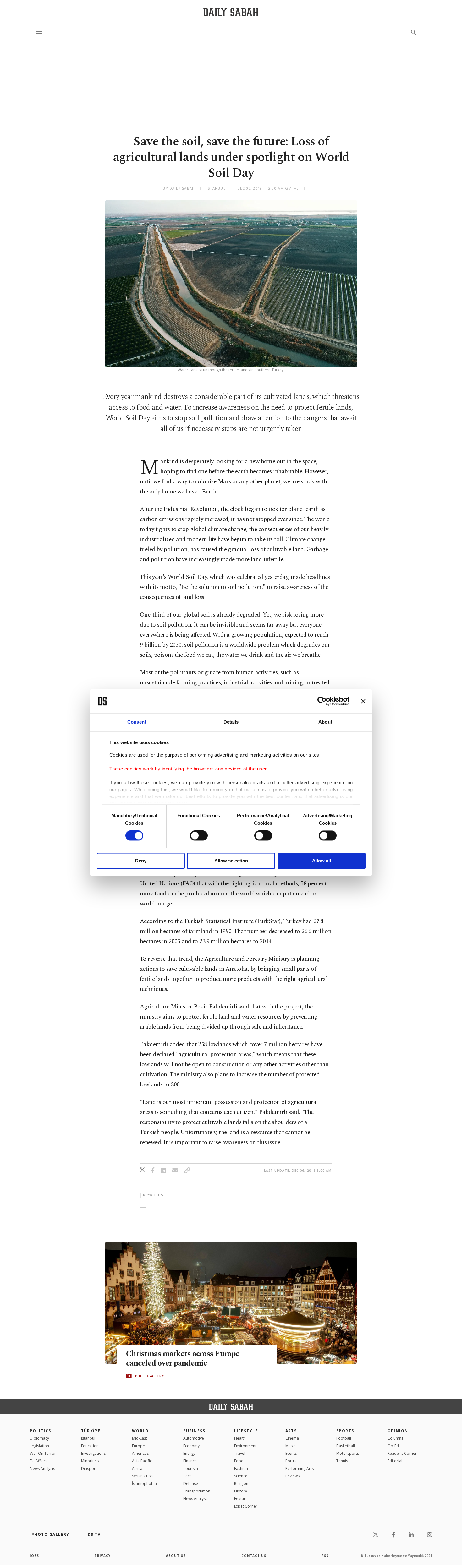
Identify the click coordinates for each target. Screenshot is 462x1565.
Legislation (39, 1445)
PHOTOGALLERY (149, 1376)
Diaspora (89, 1468)
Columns (395, 1438)
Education (90, 1445)
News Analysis (42, 1468)
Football (343, 1438)
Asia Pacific (142, 1461)
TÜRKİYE (91, 1430)
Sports (345, 1430)
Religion (241, 1483)
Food (239, 1461)
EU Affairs (38, 1461)
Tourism (190, 1468)
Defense (190, 1483)
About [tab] (325, 722)
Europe (138, 1445)
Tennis (342, 1461)
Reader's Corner (402, 1453)
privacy (103, 1555)
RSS (325, 1555)
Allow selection (231, 860)
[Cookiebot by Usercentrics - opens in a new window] (321, 701)
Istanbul (88, 1438)
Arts (291, 1430)
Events (291, 1453)
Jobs (34, 1555)
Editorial (395, 1461)
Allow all (321, 860)
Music (290, 1445)
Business (194, 1430)
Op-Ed (393, 1445)
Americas (140, 1453)
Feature (241, 1498)
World (140, 1430)
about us (176, 1555)
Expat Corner (245, 1506)
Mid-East (139, 1438)
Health (240, 1438)
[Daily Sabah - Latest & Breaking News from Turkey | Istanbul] (230, 12)
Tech (187, 1476)
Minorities (90, 1461)
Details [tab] (231, 722)
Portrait (292, 1461)
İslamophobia (144, 1483)
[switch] (199, 835)
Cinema (292, 1438)
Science (240, 1476)
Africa (137, 1468)
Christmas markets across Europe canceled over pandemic (182, 1358)
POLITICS (40, 1430)
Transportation (196, 1491)
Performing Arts (299, 1468)
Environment (245, 1445)
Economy (191, 1445)
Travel (239, 1453)
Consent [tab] (136, 722)
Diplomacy (39, 1438)
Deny (140, 860)
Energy (189, 1453)
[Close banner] (363, 701)
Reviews (292, 1476)
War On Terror (43, 1453)
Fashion (241, 1468)
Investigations (93, 1453)
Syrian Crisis (142, 1476)
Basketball (345, 1445)
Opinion (398, 1430)
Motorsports (347, 1453)
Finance (190, 1461)
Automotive (193, 1438)
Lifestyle (246, 1430)
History (240, 1491)
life (143, 1204)
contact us (253, 1555)
